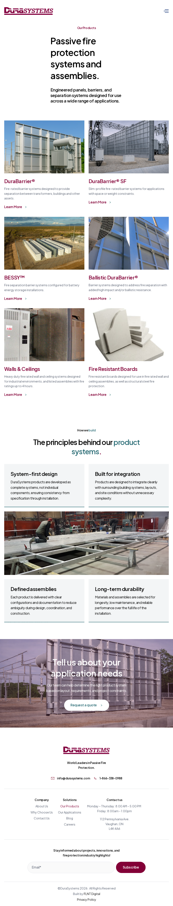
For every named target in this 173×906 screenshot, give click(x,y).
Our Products (69, 806)
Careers (69, 824)
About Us (41, 806)
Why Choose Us (42, 812)
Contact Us (42, 818)
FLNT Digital (92, 893)
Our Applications (69, 812)
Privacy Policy (86, 899)
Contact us (114, 799)
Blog (69, 818)
